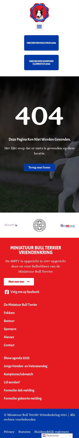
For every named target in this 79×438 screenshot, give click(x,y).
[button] (39, 26)
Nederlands (52, 435)
